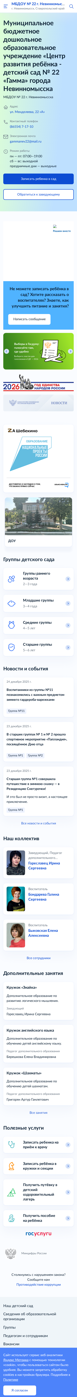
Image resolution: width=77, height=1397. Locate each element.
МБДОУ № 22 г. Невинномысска (39, 4)
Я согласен (19, 1390)
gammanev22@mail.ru (25, 141)
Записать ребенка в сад (38, 179)
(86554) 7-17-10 (21, 126)
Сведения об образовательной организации (29, 1316)
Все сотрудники (39, 958)
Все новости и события (38, 823)
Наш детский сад (18, 1306)
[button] (71, 6)
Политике (10, 1379)
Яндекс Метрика (16, 1360)
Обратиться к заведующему (38, 194)
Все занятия (38, 1112)
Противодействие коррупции (38, 1284)
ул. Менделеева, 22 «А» (27, 112)
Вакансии (11, 1344)
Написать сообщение (29, 319)
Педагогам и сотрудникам (25, 1336)
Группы (9, 1327)
